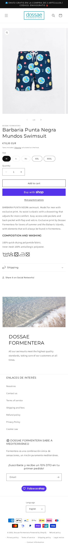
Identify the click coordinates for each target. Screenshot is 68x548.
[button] (6, 15)
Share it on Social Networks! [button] (20, 277)
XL (28, 159)
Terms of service (14, 400)
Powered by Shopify (38, 532)
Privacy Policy (13, 421)
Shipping (17, 147)
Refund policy (13, 414)
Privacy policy (13, 537)
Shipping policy (44, 537)
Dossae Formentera (22, 532)
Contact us (11, 393)
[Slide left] (27, 119)
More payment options (34, 200)
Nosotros (11, 386)
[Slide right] (40, 119)
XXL (37, 158)
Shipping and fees (15, 407)
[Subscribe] (58, 477)
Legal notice (59, 537)
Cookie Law (12, 429)
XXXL (49, 158)
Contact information (35, 542)
